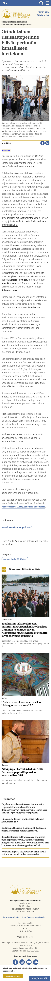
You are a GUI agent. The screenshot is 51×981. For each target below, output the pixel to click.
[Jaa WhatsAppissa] (47, 143)
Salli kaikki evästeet (13, 976)
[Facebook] (15, 962)
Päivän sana (43, 12)
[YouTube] (29, 962)
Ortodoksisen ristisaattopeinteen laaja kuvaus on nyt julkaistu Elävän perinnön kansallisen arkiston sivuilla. (25, 221)
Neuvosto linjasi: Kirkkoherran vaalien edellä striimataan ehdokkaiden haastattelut (24, 853)
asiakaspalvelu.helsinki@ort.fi (25, 908)
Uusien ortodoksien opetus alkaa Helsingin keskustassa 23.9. (23, 820)
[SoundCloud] (35, 962)
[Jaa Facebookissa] (42, 143)
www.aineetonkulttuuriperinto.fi (16, 527)
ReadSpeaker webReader (33, 917)
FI (4, 3)
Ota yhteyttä (38, 979)
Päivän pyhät (43, 15)
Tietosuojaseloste (11, 917)
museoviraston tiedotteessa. (26, 307)
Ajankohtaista (9, 559)
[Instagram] (22, 962)
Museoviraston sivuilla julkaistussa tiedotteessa (23, 506)
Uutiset (23, 559)
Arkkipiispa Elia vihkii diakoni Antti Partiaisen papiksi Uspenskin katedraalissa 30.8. (24, 829)
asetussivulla (9, 971)
